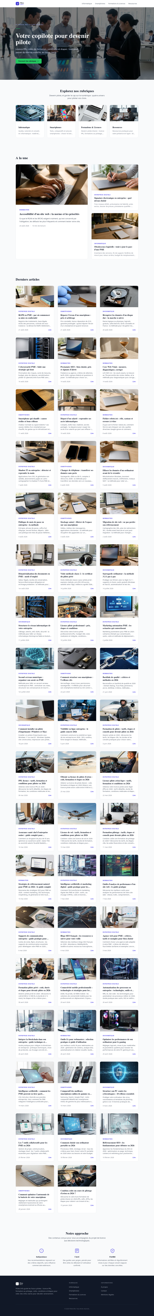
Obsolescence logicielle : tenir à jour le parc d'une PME (113, 248)
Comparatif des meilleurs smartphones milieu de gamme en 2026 (75, 1093)
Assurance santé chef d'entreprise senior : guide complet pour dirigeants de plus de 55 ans (33, 835)
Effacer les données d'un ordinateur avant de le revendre (118, 472)
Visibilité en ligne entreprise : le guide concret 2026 (74, 730)
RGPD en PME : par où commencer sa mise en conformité (34, 316)
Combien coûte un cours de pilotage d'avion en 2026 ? (76, 1192)
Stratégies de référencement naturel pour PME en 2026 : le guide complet (34, 885)
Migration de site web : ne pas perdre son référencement (119, 523)
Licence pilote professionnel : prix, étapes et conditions (76, 627)
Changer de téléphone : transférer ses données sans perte (77, 471)
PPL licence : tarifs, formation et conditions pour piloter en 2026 (32, 782)
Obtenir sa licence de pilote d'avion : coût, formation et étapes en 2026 (76, 778)
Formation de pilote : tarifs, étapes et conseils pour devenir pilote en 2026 (119, 730)
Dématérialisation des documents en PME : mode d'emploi (34, 575)
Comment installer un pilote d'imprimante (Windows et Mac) (32, 730)
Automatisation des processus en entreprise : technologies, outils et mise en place (117, 990)
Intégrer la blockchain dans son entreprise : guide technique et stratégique (32, 1042)
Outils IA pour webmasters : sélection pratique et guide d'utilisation (77, 1041)
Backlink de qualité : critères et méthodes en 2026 (116, 678)
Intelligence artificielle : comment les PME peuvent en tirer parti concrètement (34, 1093)
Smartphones (100, 3)
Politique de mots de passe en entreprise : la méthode (31, 523)
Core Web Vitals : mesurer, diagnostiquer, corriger (115, 368)
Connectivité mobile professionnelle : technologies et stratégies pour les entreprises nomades (77, 990)
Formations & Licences (116, 3)
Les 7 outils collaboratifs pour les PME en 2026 (32, 1144)
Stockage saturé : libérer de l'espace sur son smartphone (76, 523)
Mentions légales (107, 1295)
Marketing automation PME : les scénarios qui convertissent (117, 627)
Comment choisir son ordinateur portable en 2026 (75, 1144)
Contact (104, 1291)
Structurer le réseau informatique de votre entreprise (34, 627)
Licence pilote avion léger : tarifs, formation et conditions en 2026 (117, 782)
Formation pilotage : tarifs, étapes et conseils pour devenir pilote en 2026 (118, 834)
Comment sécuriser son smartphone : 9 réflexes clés (77, 678)
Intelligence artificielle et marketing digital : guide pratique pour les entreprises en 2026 (76, 887)
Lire (49, 330)
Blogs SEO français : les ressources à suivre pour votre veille (77, 937)
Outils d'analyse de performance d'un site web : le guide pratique (119, 885)
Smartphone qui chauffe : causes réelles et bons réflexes (32, 420)
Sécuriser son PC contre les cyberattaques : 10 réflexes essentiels (118, 1092)
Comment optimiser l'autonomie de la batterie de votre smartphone (33, 1196)
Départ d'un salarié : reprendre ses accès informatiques (76, 420)
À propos (104, 1287)
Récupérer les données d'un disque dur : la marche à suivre (118, 316)
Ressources (132, 3)
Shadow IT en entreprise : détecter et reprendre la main (34, 471)
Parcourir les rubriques (27, 61)
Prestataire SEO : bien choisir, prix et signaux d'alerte (76, 368)
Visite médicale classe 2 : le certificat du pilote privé (76, 575)
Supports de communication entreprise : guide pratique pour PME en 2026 (32, 938)
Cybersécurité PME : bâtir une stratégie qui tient (32, 368)
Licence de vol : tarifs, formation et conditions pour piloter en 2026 (76, 834)
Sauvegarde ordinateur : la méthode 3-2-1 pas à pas (118, 575)
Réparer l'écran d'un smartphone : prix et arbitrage (76, 316)
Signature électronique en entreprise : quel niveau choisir (112, 199)
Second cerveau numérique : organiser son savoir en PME (31, 678)
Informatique (87, 3)
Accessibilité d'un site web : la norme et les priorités (49, 214)
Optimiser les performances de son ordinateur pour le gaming (118, 1041)
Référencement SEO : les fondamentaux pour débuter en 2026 (118, 1144)
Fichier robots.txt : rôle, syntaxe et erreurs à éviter (118, 420)
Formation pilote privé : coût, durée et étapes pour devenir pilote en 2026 (34, 989)
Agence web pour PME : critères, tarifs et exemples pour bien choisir (118, 937)
